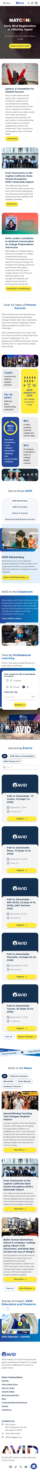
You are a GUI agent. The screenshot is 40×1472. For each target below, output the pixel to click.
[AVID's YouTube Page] (26, 1468)
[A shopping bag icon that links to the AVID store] (32, 3)
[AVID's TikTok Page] (16, 1468)
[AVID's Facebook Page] (10, 1468)
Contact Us (7, 1410)
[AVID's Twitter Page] (21, 1468)
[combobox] (18, 697)
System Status (8, 1392)
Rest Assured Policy (10, 1395)
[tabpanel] (20, 553)
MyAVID (5, 1381)
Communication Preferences (14, 1403)
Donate (5, 1406)
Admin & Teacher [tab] (20, 513)
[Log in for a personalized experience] (36, 3)
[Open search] (29, 3)
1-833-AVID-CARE (12, 1434)
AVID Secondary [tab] (20, 507)
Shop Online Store (10, 1384)
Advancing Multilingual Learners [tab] (20, 519)
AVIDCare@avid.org (13, 1437)
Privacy (11, 1460)
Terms (4, 1460)
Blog (4, 1399)
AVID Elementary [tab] (20, 501)
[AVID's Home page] (20, 3)
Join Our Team (8, 1388)
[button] (7, 1309)
